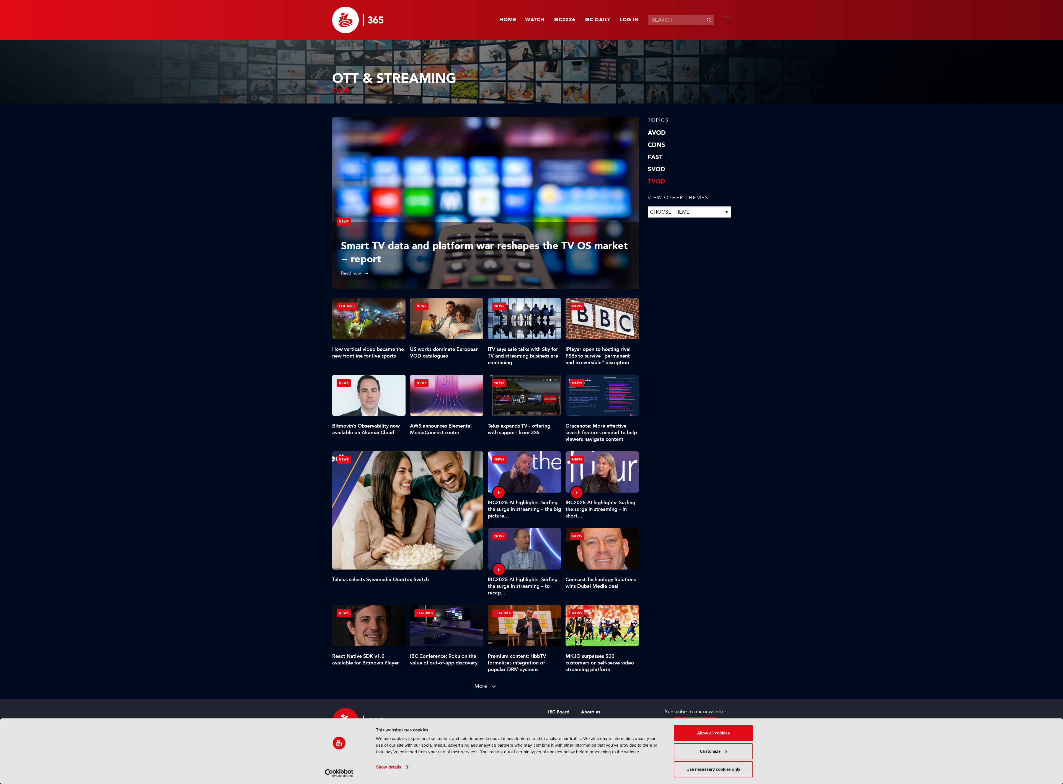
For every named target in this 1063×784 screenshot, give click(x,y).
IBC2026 (564, 20)
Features (347, 306)
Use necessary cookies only (713, 769)
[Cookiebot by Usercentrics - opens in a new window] (339, 773)
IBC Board (558, 712)
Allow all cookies (713, 733)
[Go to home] (357, 20)
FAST (655, 157)
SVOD (656, 169)
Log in (629, 20)
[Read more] (485, 203)
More (480, 685)
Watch (535, 20)
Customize (710, 751)
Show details (388, 767)
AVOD (657, 133)
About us (590, 712)
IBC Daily (597, 20)
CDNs (656, 145)
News (344, 221)
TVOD (656, 181)
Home (507, 20)
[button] (726, 20)
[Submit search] (709, 20)
